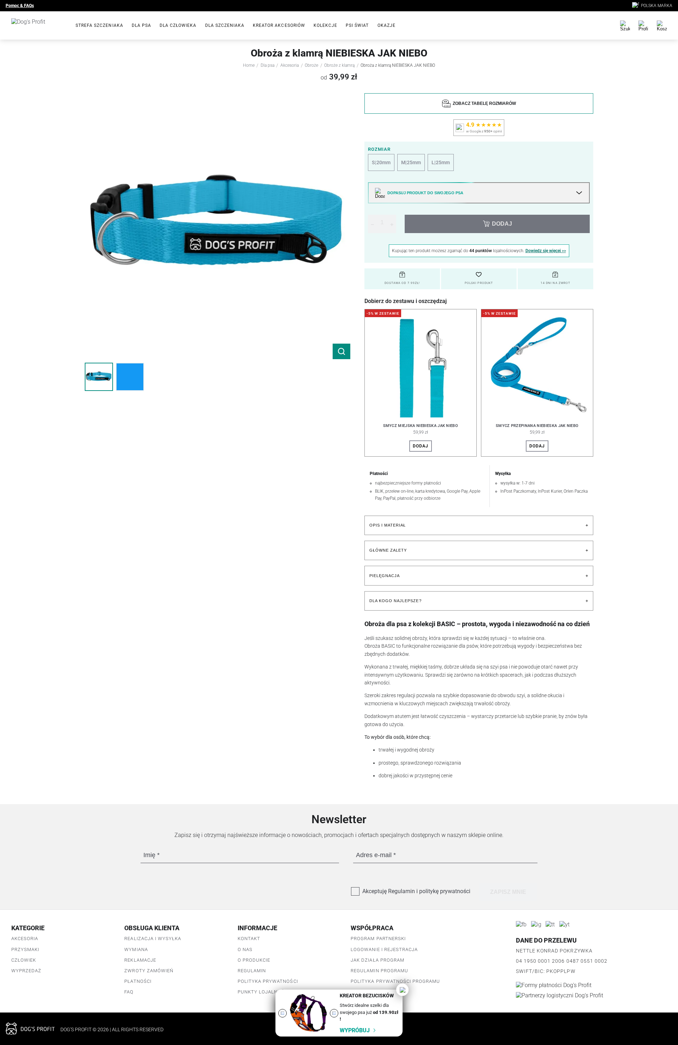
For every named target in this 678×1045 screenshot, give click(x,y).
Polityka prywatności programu (395, 981)
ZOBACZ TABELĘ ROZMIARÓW (483, 103)
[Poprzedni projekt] (282, 1013)
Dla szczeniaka (225, 25)
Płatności (137, 981)
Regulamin (252, 970)
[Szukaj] (625, 25)
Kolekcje (325, 25)
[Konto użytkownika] (643, 25)
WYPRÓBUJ (355, 1030)
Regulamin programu (379, 970)
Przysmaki (25, 949)
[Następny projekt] (334, 1013)
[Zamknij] (402, 990)
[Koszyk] (662, 25)
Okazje (386, 25)
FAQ (128, 991)
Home (249, 65)
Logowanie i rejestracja (384, 949)
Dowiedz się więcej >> (545, 250)
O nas (245, 949)
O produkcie (254, 960)
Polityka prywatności (268, 981)
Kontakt (249, 938)
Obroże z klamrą (339, 65)
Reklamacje (140, 960)
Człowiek (23, 960)
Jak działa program (377, 960)
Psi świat (357, 25)
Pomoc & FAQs (20, 6)
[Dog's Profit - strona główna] (37, 25)
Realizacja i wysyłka (152, 938)
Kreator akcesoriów (279, 25)
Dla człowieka (178, 25)
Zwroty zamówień (148, 970)
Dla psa (141, 25)
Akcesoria (289, 65)
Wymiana (136, 949)
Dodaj (420, 446)
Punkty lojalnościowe (269, 991)
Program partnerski (378, 938)
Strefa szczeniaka (99, 25)
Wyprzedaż (26, 970)
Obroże (311, 65)
